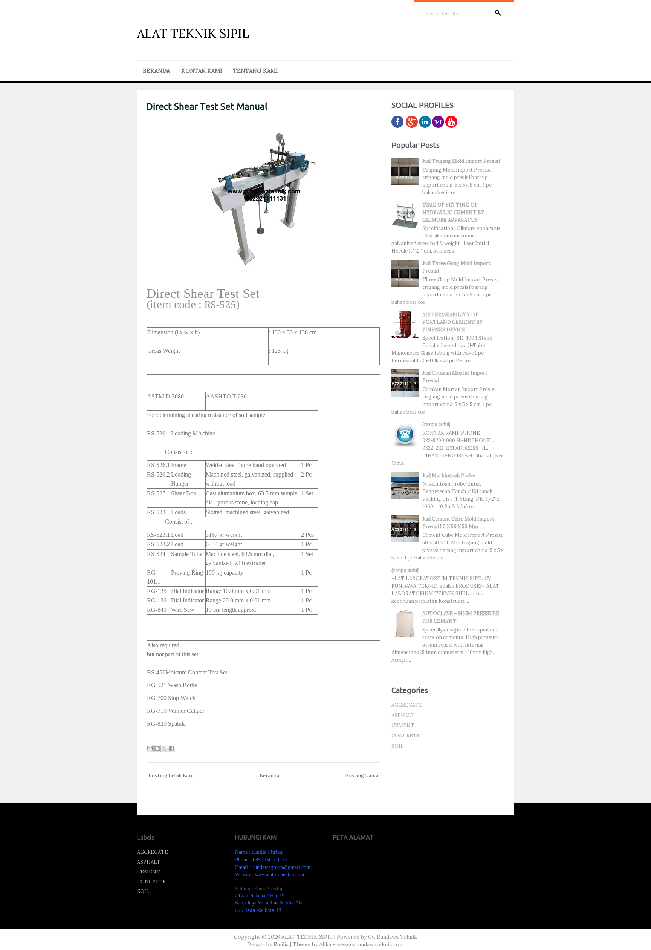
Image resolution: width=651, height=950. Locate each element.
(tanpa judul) (436, 424)
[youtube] (451, 126)
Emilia (281, 944)
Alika (325, 944)
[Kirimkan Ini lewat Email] (150, 748)
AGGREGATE (406, 705)
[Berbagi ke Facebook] (171, 748)
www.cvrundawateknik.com (370, 944)
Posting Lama (361, 775)
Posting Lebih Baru (171, 775)
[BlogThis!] (157, 748)
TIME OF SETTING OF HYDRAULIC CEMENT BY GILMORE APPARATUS (453, 212)
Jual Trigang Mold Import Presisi (461, 161)
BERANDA (156, 70)
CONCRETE (405, 735)
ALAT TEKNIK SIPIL (193, 33)
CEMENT (402, 725)
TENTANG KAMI (255, 70)
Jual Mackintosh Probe (448, 475)
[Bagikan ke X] (164, 748)
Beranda (269, 775)
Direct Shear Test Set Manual (207, 106)
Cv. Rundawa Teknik (392, 936)
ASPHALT (403, 715)
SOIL (397, 746)
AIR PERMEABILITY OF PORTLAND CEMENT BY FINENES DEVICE (452, 322)
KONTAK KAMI (201, 70)
